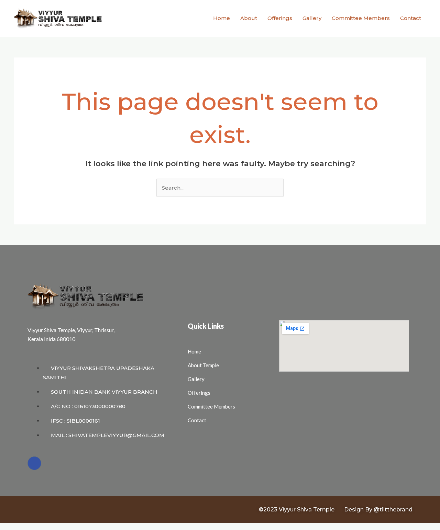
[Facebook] (34, 463)
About (248, 18)
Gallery (311, 18)
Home (221, 18)
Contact (410, 18)
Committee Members (361, 18)
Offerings (279, 18)
